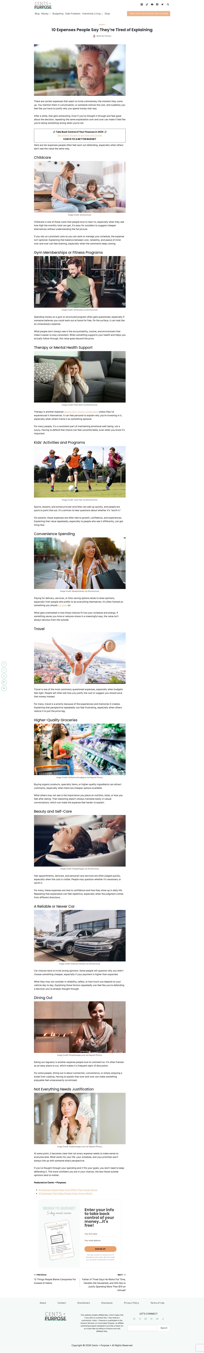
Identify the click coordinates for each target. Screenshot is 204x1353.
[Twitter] (162, 4)
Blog (37, 13)
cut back (62, 605)
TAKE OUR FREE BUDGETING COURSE (148, 13)
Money (102, 25)
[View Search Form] (168, 4)
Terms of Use (157, 1303)
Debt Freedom (73, 13)
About (43, 1303)
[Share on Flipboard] (4, 682)
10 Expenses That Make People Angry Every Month (65, 1193)
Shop (107, 13)
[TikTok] (147, 4)
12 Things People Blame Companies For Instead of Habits (55, 1279)
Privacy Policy (131, 1303)
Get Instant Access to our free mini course (79, 135)
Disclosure (107, 1303)
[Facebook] (157, 4)
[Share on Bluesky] (4, 688)
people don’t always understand (81, 411)
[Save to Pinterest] (4, 664)
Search (163, 1328)
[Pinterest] (151, 1319)
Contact (61, 1303)
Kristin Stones (105, 36)
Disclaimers (83, 1303)
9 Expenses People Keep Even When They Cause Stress (67, 1190)
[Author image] (94, 36)
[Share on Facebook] (4, 670)
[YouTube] (152, 4)
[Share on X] (4, 676)
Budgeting (58, 13)
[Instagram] (142, 4)
